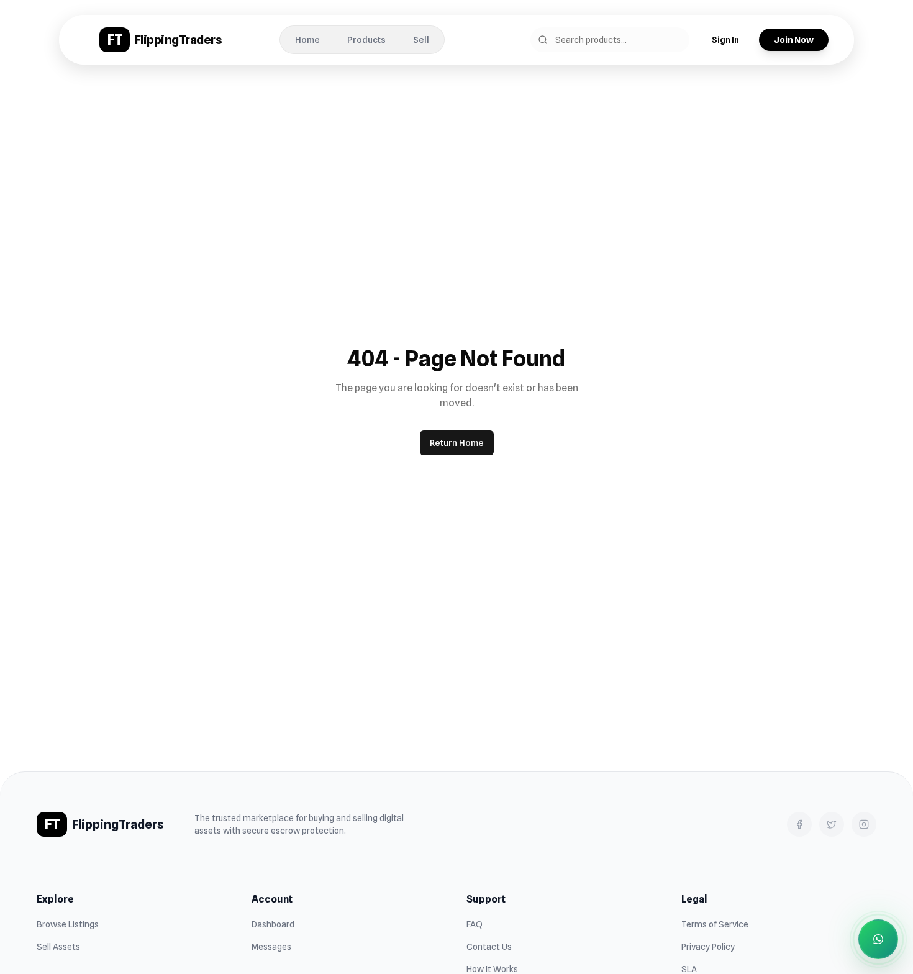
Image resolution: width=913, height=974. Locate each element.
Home (307, 40)
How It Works (492, 969)
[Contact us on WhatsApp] (878, 939)
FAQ (474, 924)
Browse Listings (68, 924)
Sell (421, 40)
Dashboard (273, 924)
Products (366, 40)
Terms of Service (714, 924)
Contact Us (489, 947)
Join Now (794, 40)
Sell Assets (58, 947)
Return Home (457, 443)
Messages (271, 947)
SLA (689, 969)
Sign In (725, 40)
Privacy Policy (708, 947)
